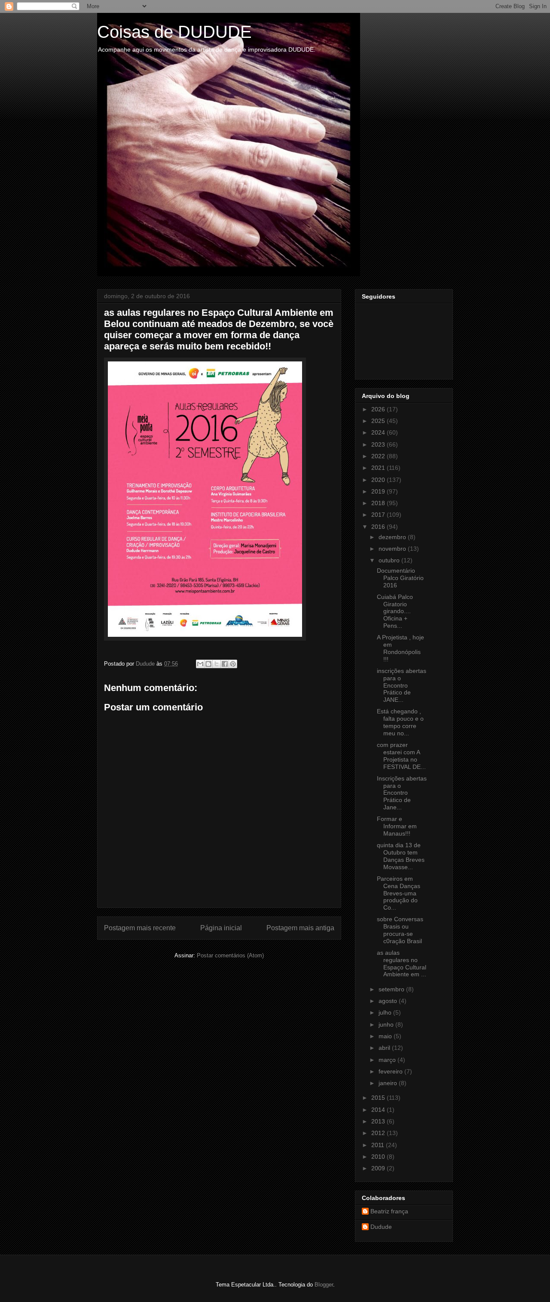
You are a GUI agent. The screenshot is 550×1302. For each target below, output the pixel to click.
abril (385, 1047)
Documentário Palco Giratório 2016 (400, 578)
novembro (393, 548)
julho (386, 1012)
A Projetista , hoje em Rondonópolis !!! (400, 648)
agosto (389, 1000)
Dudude (381, 1226)
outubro (390, 560)
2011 (378, 1145)
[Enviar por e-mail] (200, 664)
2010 (379, 1156)
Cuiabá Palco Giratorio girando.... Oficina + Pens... (395, 611)
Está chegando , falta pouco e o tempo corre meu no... (400, 722)
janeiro (389, 1083)
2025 (379, 420)
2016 (379, 526)
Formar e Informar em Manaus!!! (397, 826)
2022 (379, 456)
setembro (392, 989)
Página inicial (221, 928)
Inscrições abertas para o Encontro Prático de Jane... (402, 793)
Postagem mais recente (140, 928)
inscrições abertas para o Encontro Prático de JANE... (401, 685)
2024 (379, 432)
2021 (379, 467)
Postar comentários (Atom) (230, 955)
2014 (379, 1109)
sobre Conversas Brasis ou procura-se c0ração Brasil (400, 930)
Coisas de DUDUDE (174, 31)
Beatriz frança (389, 1211)
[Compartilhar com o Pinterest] (233, 664)
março (388, 1059)
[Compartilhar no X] (216, 664)
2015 (379, 1097)
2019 (379, 491)
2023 (379, 444)
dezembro (393, 537)
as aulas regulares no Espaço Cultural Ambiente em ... (401, 963)
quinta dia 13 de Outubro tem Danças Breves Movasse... (401, 856)
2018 (379, 503)
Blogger (324, 1284)
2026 (379, 409)
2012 (379, 1132)
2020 (379, 479)
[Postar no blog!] (208, 664)
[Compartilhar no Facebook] (224, 664)
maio (386, 1036)
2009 (379, 1168)
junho (387, 1024)
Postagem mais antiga (300, 928)
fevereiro (391, 1071)
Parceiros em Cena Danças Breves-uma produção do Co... (398, 893)
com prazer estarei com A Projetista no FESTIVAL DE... (401, 755)
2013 (379, 1121)
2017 (379, 514)
